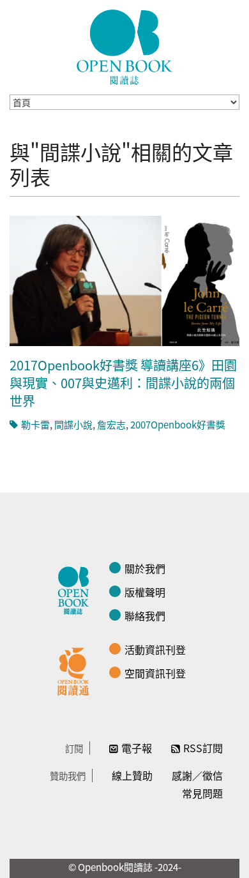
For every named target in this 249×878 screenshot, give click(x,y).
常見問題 (202, 793)
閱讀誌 (76, 589)
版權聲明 (144, 592)
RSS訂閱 (203, 747)
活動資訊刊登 (155, 649)
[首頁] (124, 47)
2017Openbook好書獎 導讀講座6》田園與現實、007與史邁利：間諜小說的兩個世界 (123, 383)
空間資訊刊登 (155, 673)
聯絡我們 (144, 615)
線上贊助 (132, 775)
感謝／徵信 (197, 775)
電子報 (136, 747)
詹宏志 (111, 424)
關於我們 (144, 568)
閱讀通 (76, 670)
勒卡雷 (35, 424)
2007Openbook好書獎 (177, 424)
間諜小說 (73, 424)
